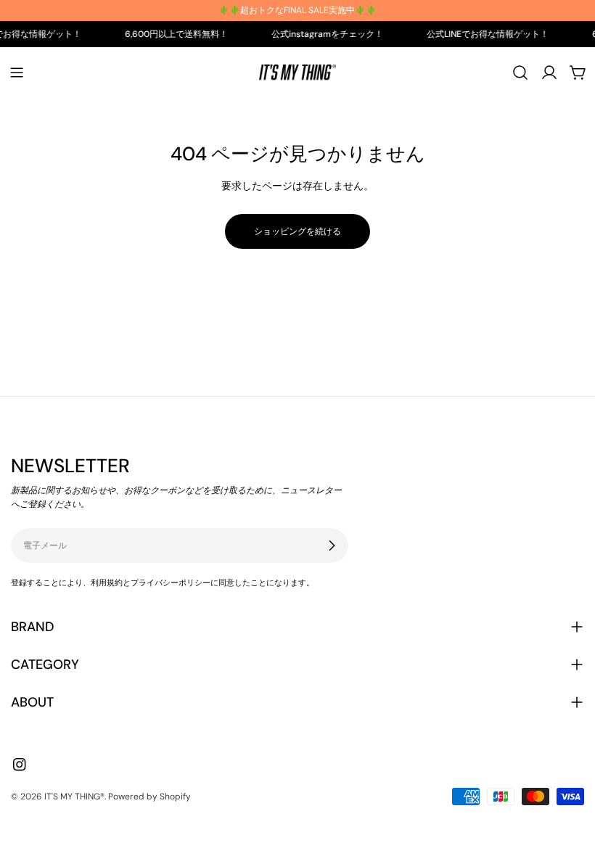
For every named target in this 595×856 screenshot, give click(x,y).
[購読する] (331, 545)
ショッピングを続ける (297, 231)
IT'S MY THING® (74, 796)
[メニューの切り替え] (16, 72)
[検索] (520, 72)
